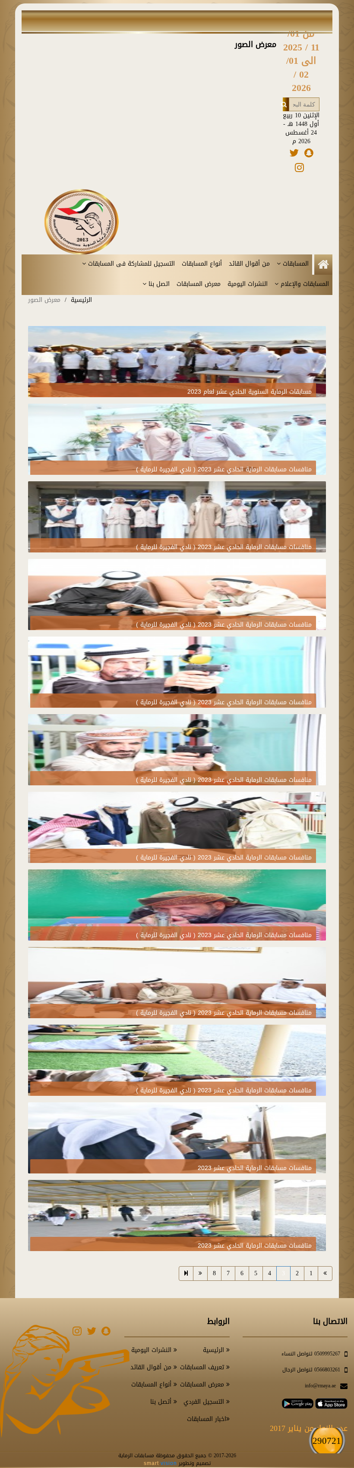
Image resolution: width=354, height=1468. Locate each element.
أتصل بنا (162, 1402)
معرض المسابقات (199, 284)
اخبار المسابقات (206, 1419)
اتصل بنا (158, 284)
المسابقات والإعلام (303, 284)
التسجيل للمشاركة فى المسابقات (130, 264)
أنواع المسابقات (202, 264)
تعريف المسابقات (203, 1367)
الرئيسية (81, 300)
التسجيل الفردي (204, 1402)
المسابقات (295, 264)
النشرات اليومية (248, 284)
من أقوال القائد (249, 264)
